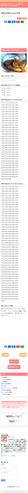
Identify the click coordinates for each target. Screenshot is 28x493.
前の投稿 (23, 354)
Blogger (17, 486)
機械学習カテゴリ (14, 367)
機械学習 (23, 18)
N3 (2, 377)
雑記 (2, 386)
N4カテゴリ (14, 361)
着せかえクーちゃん (7, 388)
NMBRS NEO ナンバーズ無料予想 (12, 4)
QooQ (16, 492)
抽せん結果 (4, 392)
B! (13, 21)
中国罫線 (3, 390)
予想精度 (3, 394)
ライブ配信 (15, 308)
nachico (12, 437)
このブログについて (9, 78)
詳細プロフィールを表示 (8, 455)
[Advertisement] (14, 35)
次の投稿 (5, 354)
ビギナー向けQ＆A (9, 80)
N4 (18, 18)
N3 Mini (3, 379)
